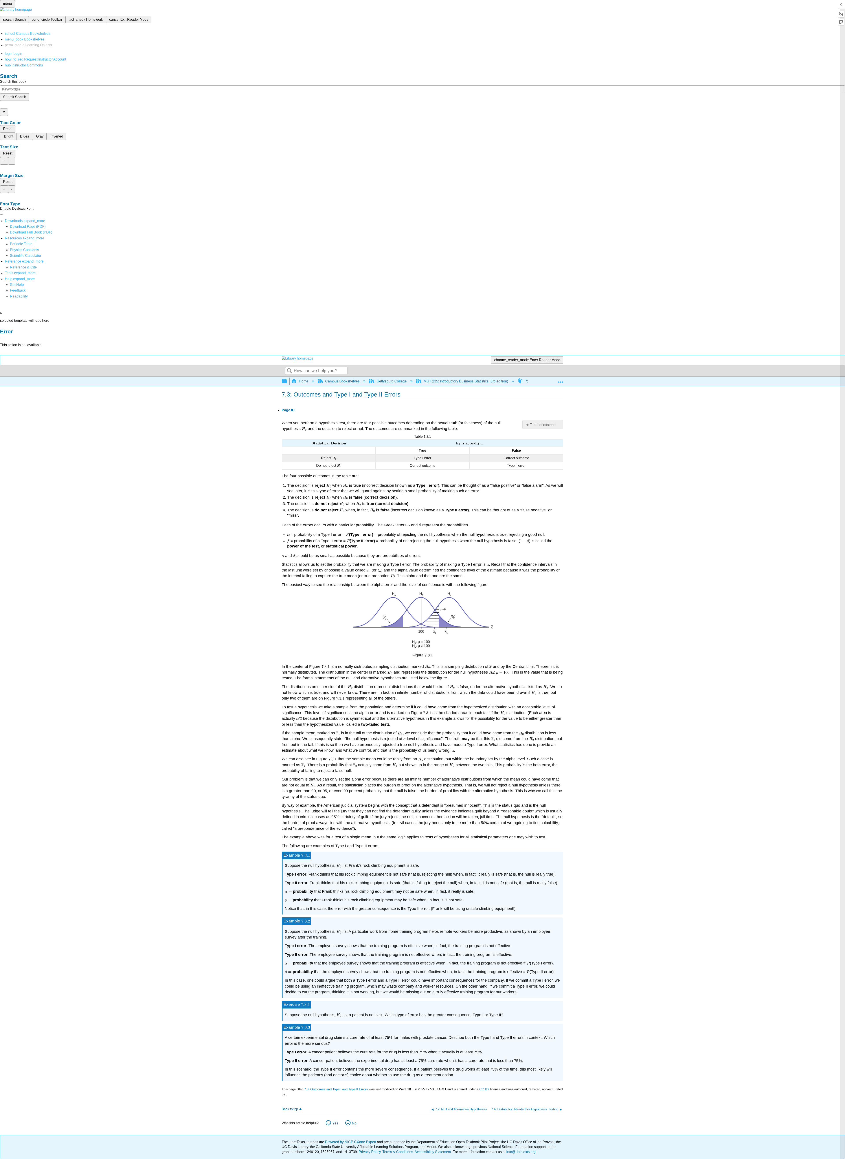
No (354, 1123)
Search (289, 371)
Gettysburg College (392, 381)
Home (303, 381)
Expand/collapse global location (560, 380)
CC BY (484, 1089)
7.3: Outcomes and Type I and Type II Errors (336, 1089)
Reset (7, 129)
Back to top (290, 1109)
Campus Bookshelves (342, 381)
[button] (18, 290)
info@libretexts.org (520, 1152)
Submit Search (14, 97)
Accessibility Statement (433, 1152)
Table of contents (543, 425)
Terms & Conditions (397, 1152)
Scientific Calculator (25, 255)
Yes (335, 1123)
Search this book (13, 81)
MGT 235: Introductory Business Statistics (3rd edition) (466, 381)
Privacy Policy (370, 1152)
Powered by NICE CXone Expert (351, 1142)
